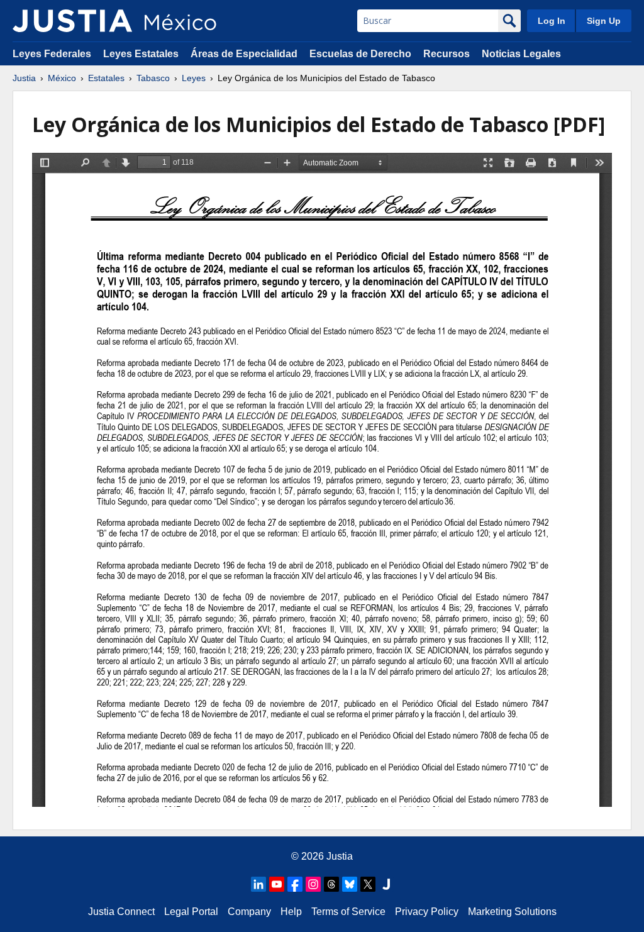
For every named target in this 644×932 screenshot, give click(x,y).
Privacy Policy (426, 911)
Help (291, 911)
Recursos (446, 53)
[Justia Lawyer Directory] (386, 884)
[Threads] (331, 884)
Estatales (106, 78)
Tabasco (153, 78)
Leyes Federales (52, 53)
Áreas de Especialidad (244, 53)
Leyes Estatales (141, 53)
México (62, 78)
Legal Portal (191, 911)
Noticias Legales (521, 53)
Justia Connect (121, 911)
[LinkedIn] (258, 884)
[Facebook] (295, 884)
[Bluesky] (349, 884)
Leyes (194, 78)
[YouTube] (276, 884)
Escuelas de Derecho (360, 53)
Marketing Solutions (512, 911)
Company (249, 911)
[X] (367, 884)
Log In (551, 21)
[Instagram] (313, 884)
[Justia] (72, 20)
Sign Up (604, 21)
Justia (24, 78)
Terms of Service (348, 911)
